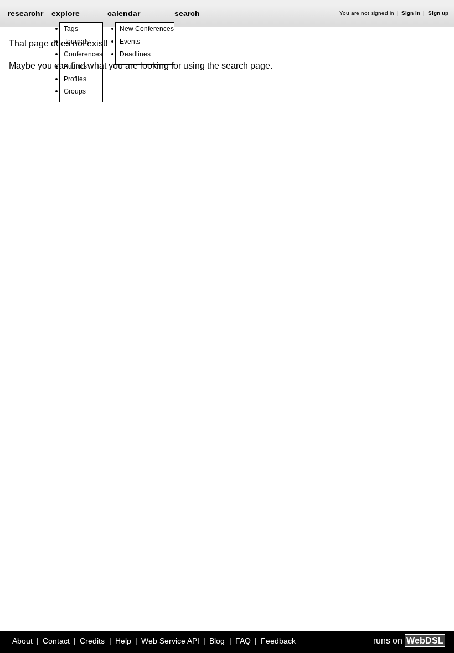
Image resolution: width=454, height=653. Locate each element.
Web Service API (170, 640)
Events (130, 41)
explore (65, 13)
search (187, 13)
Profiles (75, 79)
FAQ (243, 640)
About (22, 640)
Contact (56, 640)
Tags (71, 28)
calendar (123, 13)
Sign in (410, 13)
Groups (75, 91)
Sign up (438, 13)
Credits (92, 640)
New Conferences (147, 28)
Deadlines (135, 54)
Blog (217, 640)
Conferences (83, 54)
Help (123, 640)
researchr (25, 13)
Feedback (278, 640)
